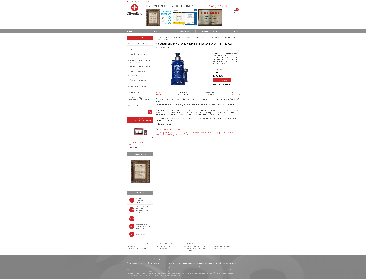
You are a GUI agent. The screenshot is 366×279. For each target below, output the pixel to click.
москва (197, 133)
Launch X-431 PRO (132, 246)
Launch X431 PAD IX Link (162, 246)
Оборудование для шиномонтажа (135, 49)
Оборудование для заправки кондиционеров (138, 92)
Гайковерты (133, 76)
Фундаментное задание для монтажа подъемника (144, 226)
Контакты (234, 31)
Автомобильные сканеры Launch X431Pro (140, 244)
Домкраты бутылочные (172, 129)
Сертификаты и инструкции (210, 94)
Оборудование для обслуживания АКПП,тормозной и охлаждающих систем (139, 99)
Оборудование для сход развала (139, 67)
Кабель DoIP (141, 219)
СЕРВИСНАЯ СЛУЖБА (182, 31)
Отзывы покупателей (235, 94)
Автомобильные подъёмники (221, 246)
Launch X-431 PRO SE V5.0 (163, 244)
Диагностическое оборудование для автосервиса (139, 61)
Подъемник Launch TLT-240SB (136, 248)
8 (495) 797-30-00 (218, 6)
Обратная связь (143, 259)
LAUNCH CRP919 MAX (162, 248)
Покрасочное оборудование (138, 86)
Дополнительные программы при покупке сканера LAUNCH (142, 210)
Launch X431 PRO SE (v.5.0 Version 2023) (138, 143)
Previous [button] (127, 137)
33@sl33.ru (155, 263)
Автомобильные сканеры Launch (139, 43)
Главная (130, 31)
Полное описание (158, 94)
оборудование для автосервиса (212, 133)
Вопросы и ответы (154, 31)
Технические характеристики (183, 94)
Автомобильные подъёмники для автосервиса (139, 55)
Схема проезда (159, 259)
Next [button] (153, 137)
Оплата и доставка (209, 31)
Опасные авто (141, 234)
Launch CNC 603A (189, 244)
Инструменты (133, 105)
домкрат (169, 135)
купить (186, 133)
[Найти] (150, 112)
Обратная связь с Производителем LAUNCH (142, 200)
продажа (192, 133)
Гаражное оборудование (137, 71)
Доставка (130, 259)
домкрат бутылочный (180, 135)
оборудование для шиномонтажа (171, 133)
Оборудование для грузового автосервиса (138, 81)
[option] (140, 136)
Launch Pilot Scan (217, 244)
